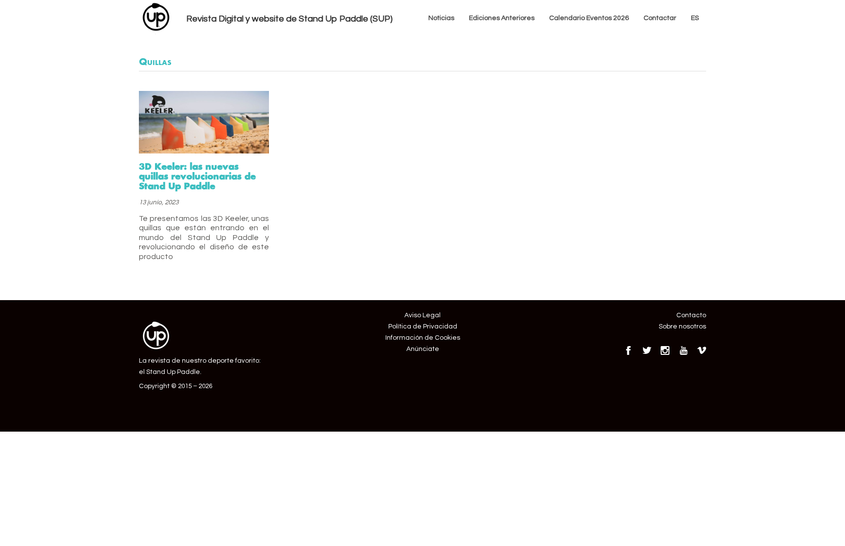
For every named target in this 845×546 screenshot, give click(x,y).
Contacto (691, 315)
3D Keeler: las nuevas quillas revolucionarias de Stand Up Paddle (197, 176)
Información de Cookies (422, 337)
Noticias (441, 18)
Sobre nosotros (682, 326)
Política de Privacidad (422, 326)
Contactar (660, 18)
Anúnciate (422, 349)
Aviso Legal (422, 315)
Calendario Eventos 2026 (589, 18)
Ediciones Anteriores (501, 18)
